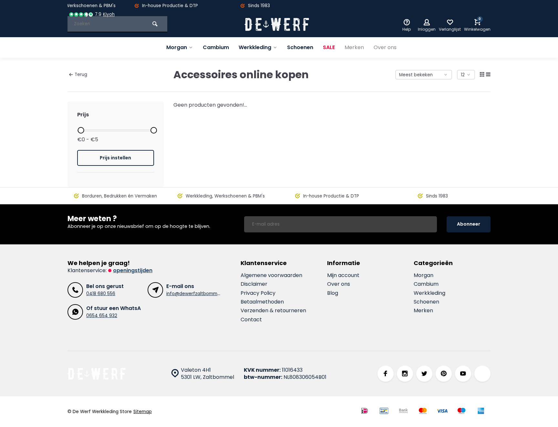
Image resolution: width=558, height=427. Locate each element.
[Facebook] (385, 374)
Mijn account (343, 275)
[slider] (81, 130)
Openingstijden (132, 270)
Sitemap (142, 412)
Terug (81, 74)
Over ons (385, 47)
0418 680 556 (100, 294)
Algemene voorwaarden (271, 275)
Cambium (216, 47)
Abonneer (468, 224)
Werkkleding (255, 47)
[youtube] (463, 374)
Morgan (176, 47)
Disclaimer (254, 284)
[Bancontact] (384, 411)
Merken (354, 47)
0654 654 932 (101, 316)
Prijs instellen (115, 158)
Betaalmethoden (262, 301)
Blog (332, 293)
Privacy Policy (258, 293)
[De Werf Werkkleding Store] (277, 24)
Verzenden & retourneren (273, 310)
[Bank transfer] (403, 411)
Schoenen (300, 47)
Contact (251, 319)
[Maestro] (461, 411)
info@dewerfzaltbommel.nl (196, 294)
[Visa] (442, 411)
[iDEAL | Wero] (364, 411)
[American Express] (481, 411)
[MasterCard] (423, 411)
